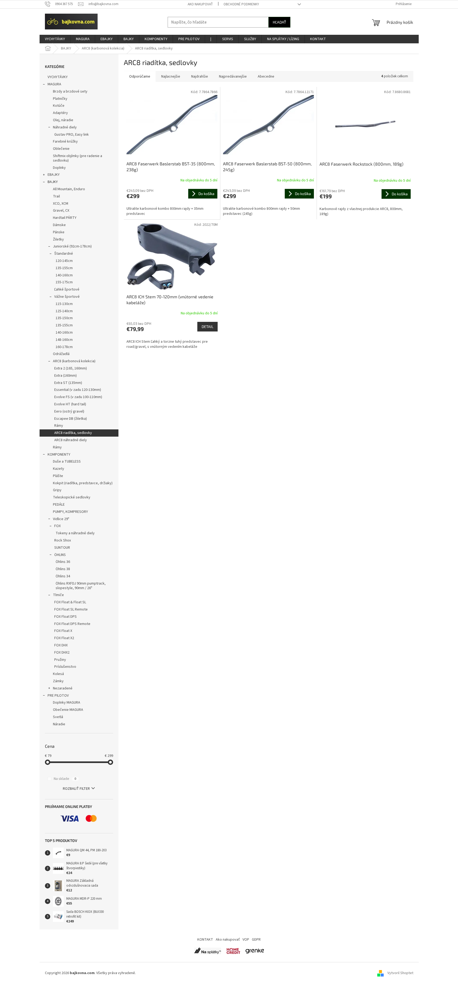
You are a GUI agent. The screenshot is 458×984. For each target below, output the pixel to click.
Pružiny (60, 659)
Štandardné (63, 253)
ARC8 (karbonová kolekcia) (74, 361)
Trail (56, 196)
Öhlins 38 (63, 569)
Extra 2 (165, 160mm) (70, 368)
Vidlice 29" (61, 519)
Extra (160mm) (65, 375)
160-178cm (64, 347)
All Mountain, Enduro (69, 189)
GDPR (256, 939)
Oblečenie (61, 148)
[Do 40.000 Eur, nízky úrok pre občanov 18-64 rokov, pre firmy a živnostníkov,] (207, 951)
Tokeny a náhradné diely (75, 533)
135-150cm (64, 318)
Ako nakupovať (200, 4)
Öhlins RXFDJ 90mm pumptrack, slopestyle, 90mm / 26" (81, 586)
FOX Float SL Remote (71, 609)
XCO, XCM (60, 203)
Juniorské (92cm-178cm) (72, 246)
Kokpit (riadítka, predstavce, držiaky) (83, 483)
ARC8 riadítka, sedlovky (73, 433)
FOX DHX (61, 645)
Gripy (57, 490)
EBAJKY (54, 174)
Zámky (58, 681)
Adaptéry (60, 113)
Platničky (60, 98)
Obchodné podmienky (241, 4)
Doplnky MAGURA (66, 702)
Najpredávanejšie (233, 76)
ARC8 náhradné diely (70, 440)
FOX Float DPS (65, 616)
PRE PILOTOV (58, 695)
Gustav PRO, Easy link (71, 134)
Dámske (59, 225)
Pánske (58, 232)
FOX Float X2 (64, 638)
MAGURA (54, 84)
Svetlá (58, 717)
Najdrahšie (199, 76)
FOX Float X (63, 631)
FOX (57, 526)
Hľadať (279, 22)
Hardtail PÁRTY (64, 217)
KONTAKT (205, 939)
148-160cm (64, 339)
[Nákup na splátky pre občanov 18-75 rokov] (233, 951)
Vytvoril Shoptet (400, 973)
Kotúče (58, 105)
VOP (246, 939)
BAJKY (53, 182)
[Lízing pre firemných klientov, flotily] (254, 951)
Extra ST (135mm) (68, 383)
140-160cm (64, 275)
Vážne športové (67, 296)
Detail (207, 326)
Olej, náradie (63, 120)
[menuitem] (55, 39)
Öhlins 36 (63, 562)
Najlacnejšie (170, 76)
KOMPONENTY (59, 454)
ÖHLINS (60, 555)
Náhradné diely (65, 127)
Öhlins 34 (63, 576)
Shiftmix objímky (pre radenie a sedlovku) (77, 158)
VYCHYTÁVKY (58, 77)
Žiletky (58, 239)
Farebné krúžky (65, 141)
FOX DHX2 (62, 652)
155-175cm (64, 282)
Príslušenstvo (65, 666)
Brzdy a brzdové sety (70, 91)
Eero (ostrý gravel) (69, 411)
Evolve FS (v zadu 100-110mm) (78, 397)
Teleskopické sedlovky (71, 497)
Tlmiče (58, 595)
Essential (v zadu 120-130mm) (77, 389)
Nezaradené (62, 688)
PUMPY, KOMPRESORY (70, 511)
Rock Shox (62, 540)
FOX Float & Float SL (70, 602)
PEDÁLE (59, 504)
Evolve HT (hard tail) (70, 404)
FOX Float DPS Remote (72, 624)
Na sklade (65, 778)
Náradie (59, 724)
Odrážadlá (61, 354)
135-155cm (64, 268)
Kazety (58, 468)
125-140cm (64, 311)
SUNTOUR (62, 547)
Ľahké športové (66, 289)
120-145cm (64, 261)
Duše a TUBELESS (67, 461)
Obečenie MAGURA (68, 709)
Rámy (58, 425)
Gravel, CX (61, 210)
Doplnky (59, 167)
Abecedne (266, 76)
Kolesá (58, 674)
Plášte (58, 476)
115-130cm (64, 304)
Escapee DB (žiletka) (70, 418)
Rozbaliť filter (76, 788)
